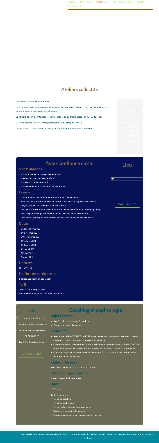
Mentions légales (116, 434)
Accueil (72, 2)
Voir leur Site (127, 204)
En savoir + (74, 7)
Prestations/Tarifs (122, 2)
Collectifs (102, 2)
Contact (142, 2)
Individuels (86, 2)
